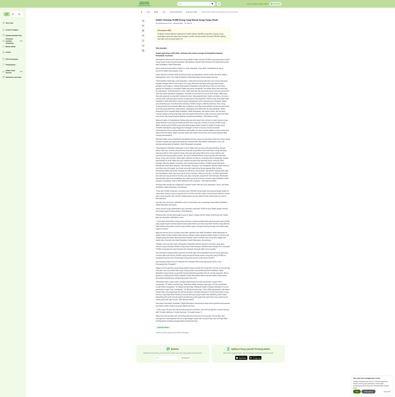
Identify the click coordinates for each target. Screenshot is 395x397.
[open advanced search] (212, 3)
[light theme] (13, 14)
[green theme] (7, 14)
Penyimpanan (10, 65)
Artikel (8, 52)
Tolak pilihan (368, 392)
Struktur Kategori (12, 30)
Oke (357, 392)
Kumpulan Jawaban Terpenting (14, 41)
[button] (143, 21)
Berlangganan (185, 358)
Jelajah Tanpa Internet (14, 71)
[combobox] (195, 4)
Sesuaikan (387, 392)
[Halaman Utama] (141, 12)
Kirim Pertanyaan (12, 59)
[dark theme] (19, 14)
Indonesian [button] (276, 4)
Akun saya (9, 23)
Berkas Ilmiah (10, 47)
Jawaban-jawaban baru (14, 35)
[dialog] (372, 385)
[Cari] (219, 4)
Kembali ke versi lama (13, 77)
